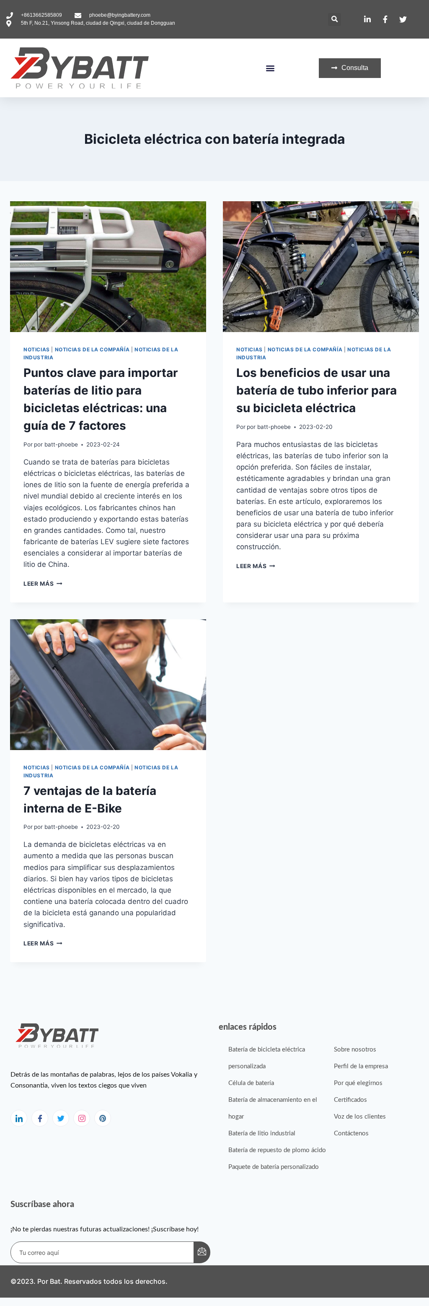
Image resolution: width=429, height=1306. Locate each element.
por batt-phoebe (56, 444)
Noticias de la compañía (92, 349)
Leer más (42, 583)
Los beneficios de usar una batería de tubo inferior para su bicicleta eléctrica (316, 390)
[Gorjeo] (60, 1118)
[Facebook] (39, 1118)
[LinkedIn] (18, 1118)
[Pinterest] (102, 1118)
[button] (334, 19)
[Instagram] (81, 1118)
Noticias (36, 349)
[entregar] (202, 1252)
